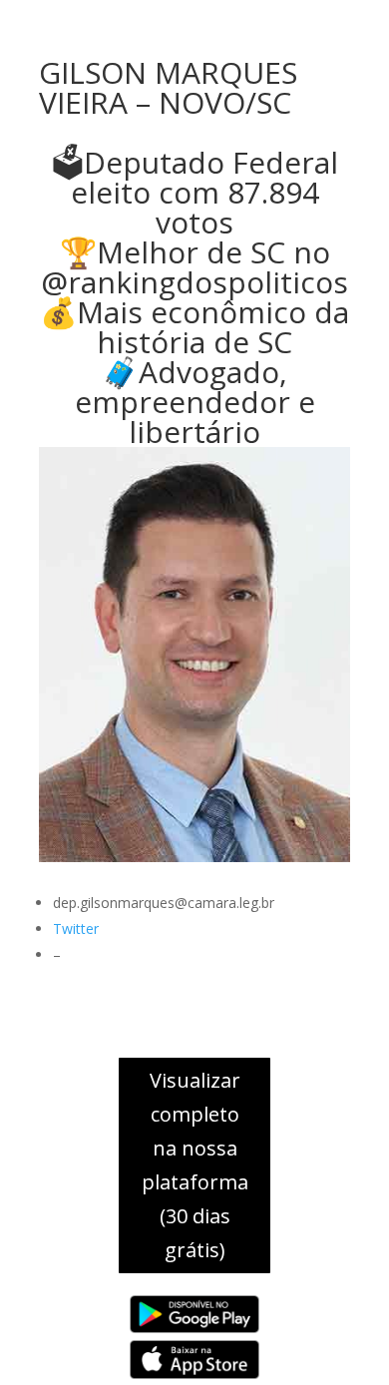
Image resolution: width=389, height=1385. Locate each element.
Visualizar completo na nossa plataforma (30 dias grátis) (195, 1165)
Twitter (76, 928)
